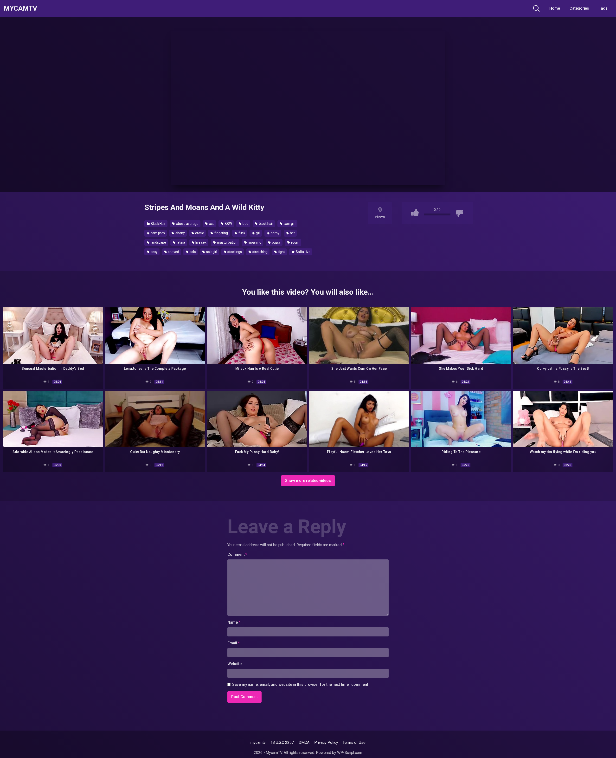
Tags (603, 8)
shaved (173, 252)
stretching (260, 252)
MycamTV (20, 8)
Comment (237, 554)
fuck (241, 233)
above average (187, 224)
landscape (158, 242)
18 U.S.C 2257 (282, 742)
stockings (234, 252)
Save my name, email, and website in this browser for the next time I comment (300, 684)
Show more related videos (308, 480)
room (294, 242)
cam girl (289, 224)
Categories (579, 8)
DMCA (304, 742)
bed (245, 224)
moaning (254, 242)
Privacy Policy (326, 742)
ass (211, 224)
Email (233, 643)
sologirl (211, 252)
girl (257, 233)
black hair (265, 224)
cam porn (157, 233)
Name (233, 622)
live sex (200, 242)
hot (292, 233)
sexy (154, 252)
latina (180, 242)
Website (234, 663)
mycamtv (257, 742)
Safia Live (302, 252)
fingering (221, 233)
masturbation (226, 242)
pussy (276, 242)
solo (192, 252)
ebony (180, 233)
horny (274, 233)
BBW (228, 224)
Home (554, 8)
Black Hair (158, 224)
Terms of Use (354, 742)
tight (281, 252)
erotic (199, 233)
